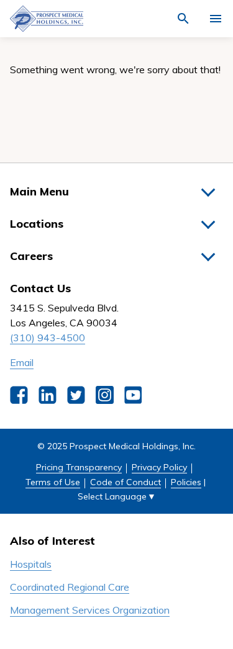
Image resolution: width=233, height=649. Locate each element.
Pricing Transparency (79, 467)
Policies (186, 482)
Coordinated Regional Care (69, 587)
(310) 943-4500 (47, 337)
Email (22, 362)
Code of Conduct (125, 482)
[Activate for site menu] (215, 18)
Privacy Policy (159, 467)
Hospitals (31, 564)
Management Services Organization (90, 610)
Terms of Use (52, 482)
